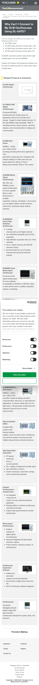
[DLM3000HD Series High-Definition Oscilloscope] (27, 223)
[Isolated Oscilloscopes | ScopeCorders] (27, 491)
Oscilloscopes (8, 602)
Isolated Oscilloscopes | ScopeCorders (8, 489)
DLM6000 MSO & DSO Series (9, 388)
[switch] (33, 346)
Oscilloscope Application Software (8, 567)
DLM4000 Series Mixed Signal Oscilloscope (9, 270)
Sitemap (19, 677)
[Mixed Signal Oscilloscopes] (27, 527)
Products (24, 644)
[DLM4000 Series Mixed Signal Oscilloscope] (27, 274)
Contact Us (7, 653)
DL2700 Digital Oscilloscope (8, 85)
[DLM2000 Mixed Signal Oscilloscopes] (27, 185)
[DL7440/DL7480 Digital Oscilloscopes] (27, 107)
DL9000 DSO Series (7, 142)
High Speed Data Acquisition (9, 451)
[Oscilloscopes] (27, 605)
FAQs (26, 14)
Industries (6, 644)
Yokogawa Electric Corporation (19, 665)
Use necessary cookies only (19, 381)
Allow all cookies (19, 375)
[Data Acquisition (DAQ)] (27, 425)
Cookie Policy (19, 674)
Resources (18, 14)
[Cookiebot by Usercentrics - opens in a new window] (28, 302)
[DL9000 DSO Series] (27, 144)
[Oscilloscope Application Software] (27, 569)
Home (4, 14)
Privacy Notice (19, 670)
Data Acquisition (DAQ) (9, 422)
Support (23, 649)
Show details (27, 368)
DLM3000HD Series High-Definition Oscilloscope (8, 222)
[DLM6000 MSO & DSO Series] (27, 391)
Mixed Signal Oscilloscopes (8, 524)
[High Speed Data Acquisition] (27, 454)
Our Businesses (20, 668)
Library (11, 14)
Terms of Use (19, 672)
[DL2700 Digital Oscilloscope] (27, 90)
